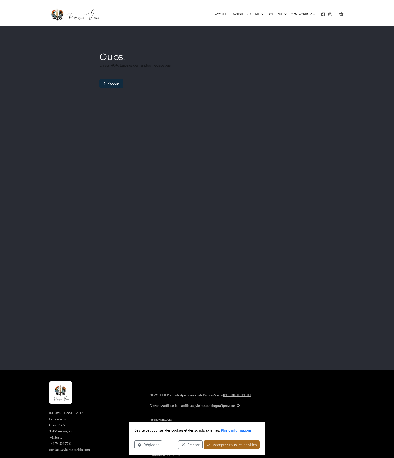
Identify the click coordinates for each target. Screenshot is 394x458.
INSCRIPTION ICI (237, 395)
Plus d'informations (236, 430)
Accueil (113, 83)
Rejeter (193, 444)
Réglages (151, 444)
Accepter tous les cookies (235, 444)
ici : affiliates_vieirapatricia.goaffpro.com (205, 405)
